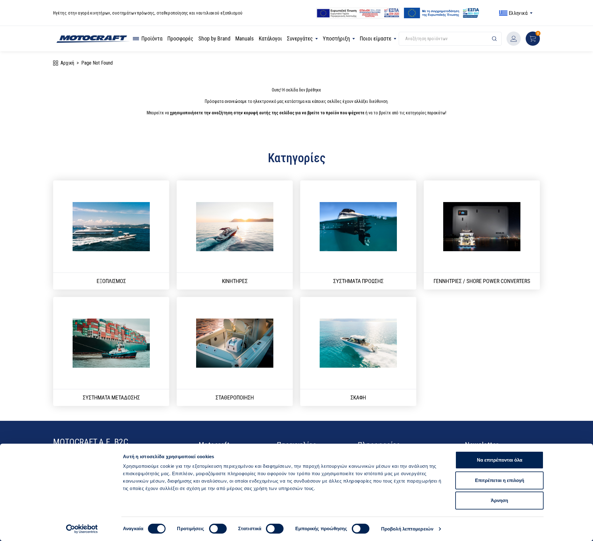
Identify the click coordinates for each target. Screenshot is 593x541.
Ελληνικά (518, 13)
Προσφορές (180, 38)
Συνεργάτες (300, 38)
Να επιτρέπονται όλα (499, 460)
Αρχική (67, 63)
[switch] (218, 529)
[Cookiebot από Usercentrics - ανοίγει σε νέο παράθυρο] (82, 529)
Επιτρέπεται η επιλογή (499, 480)
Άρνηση (499, 500)
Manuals (244, 38)
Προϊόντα (151, 38)
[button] (533, 39)
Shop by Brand (214, 38)
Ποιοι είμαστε (375, 38)
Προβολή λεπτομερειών (407, 528)
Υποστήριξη (336, 38)
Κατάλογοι (270, 38)
